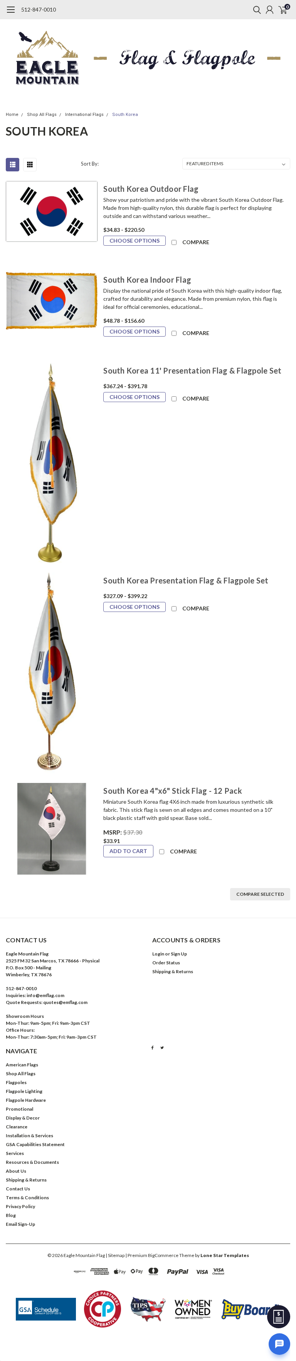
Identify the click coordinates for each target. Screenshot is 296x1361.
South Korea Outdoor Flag (150, 188)
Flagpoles (16, 1082)
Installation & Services (29, 1135)
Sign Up (179, 954)
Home (12, 114)
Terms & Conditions (27, 1197)
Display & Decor (23, 1118)
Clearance (16, 1127)
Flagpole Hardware (26, 1100)
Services (15, 1153)
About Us (16, 1171)
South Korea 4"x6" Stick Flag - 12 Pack (172, 790)
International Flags (84, 114)
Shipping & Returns (172, 971)
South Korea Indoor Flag (147, 279)
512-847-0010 (38, 9)
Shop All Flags (42, 114)
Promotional (19, 1109)
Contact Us (18, 1189)
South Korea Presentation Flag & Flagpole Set (185, 580)
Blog (11, 1215)
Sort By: (90, 164)
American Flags (22, 1065)
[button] (46, 1309)
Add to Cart (128, 851)
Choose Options (134, 240)
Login (158, 954)
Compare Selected (260, 894)
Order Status (166, 962)
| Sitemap (115, 1255)
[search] (255, 9)
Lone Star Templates (224, 1255)
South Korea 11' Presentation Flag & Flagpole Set (192, 370)
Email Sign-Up (20, 1224)
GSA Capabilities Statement (35, 1144)
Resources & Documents (32, 1162)
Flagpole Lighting (24, 1091)
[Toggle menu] (10, 13)
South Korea (125, 114)
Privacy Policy (20, 1206)
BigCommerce (163, 1255)
